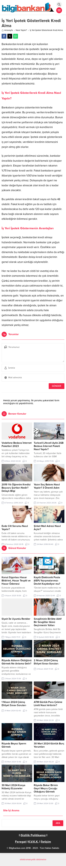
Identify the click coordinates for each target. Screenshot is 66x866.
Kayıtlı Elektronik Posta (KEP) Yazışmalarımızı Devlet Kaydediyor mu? (47, 580)
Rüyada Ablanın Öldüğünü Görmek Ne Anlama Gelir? (17, 662)
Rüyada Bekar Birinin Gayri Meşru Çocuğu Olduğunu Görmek (46, 788)
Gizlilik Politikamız (33, 835)
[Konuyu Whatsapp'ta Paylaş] (15, 36)
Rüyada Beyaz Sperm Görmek (14, 745)
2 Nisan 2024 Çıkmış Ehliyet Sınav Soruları (46, 662)
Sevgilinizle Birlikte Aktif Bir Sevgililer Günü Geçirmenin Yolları (48, 622)
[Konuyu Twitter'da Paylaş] (9, 36)
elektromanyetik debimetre (33, 859)
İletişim (46, 841)
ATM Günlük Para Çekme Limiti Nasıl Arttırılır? (48, 703)
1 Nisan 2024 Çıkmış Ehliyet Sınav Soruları (14, 703)
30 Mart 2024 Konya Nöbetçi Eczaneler (13, 787)
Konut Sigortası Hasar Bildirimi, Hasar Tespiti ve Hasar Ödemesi (16, 580)
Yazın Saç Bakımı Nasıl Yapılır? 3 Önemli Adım (47, 486)
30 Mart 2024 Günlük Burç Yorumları (49, 745)
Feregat (21, 841)
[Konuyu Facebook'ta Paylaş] (4, 36)
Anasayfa (8, 30)
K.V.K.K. (33, 841)
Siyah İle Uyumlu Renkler (16, 619)
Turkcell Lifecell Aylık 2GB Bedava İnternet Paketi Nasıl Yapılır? (48, 446)
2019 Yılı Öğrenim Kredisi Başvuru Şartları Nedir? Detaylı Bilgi (16, 488)
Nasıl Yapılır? (21, 30)
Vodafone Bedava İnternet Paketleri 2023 (17, 444)
